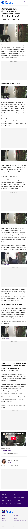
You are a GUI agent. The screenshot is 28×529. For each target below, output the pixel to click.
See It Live (17, 494)
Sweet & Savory (6, 500)
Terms (3, 518)
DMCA (15, 518)
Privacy (4, 521)
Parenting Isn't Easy (20, 497)
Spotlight (17, 500)
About (3, 515)
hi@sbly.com (10, 462)
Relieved (4, 497)
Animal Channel (6, 503)
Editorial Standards (15, 453)
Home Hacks (17, 503)
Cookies (16, 515)
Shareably (5, 494)
